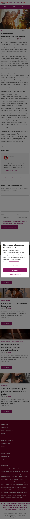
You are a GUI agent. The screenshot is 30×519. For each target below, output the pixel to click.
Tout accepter (15, 270)
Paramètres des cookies (15, 274)
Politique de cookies (14, 261)
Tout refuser (15, 265)
